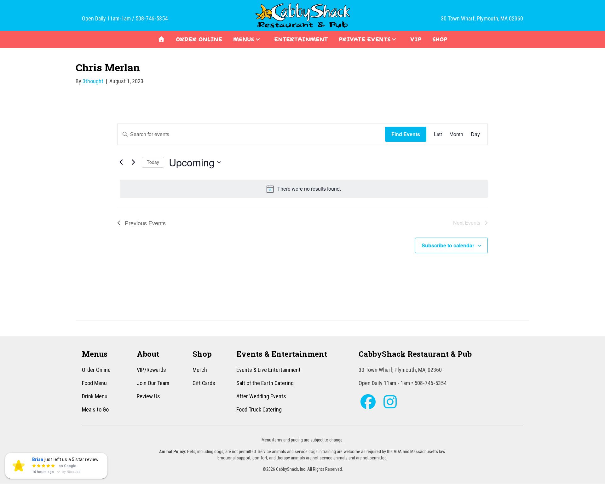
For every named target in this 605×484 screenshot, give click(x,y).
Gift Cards (204, 383)
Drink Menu (94, 396)
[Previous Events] (121, 162)
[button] (258, 39)
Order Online (96, 369)
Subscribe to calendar (448, 245)
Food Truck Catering (259, 409)
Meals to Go (95, 409)
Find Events (405, 134)
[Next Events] (133, 162)
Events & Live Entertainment (268, 369)
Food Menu (94, 383)
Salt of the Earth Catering (265, 383)
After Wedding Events (261, 396)
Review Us (148, 396)
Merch (200, 369)
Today (153, 162)
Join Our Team (153, 383)
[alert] (304, 189)
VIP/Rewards (151, 369)
